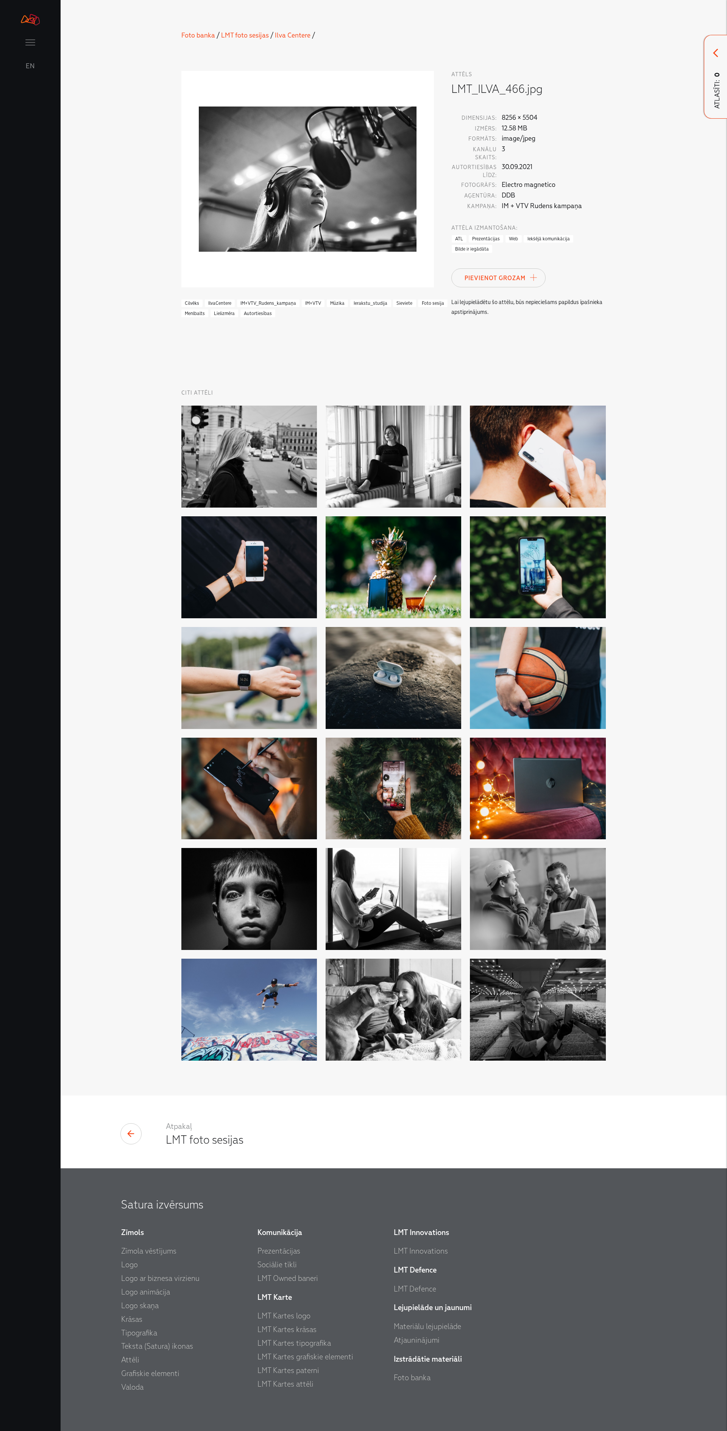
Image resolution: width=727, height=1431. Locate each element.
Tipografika (139, 1333)
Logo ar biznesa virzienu (160, 1278)
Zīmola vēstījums (148, 1251)
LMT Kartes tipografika (294, 1343)
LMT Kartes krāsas (287, 1329)
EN (30, 66)
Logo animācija (145, 1292)
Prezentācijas (278, 1251)
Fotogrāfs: (479, 185)
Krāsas (131, 1319)
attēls (461, 74)
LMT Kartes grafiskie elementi (305, 1357)
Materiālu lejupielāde (427, 1326)
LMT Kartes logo (283, 1316)
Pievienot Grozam (495, 278)
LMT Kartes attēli (285, 1384)
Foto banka (198, 35)
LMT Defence (415, 1289)
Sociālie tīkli (277, 1265)
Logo (129, 1265)
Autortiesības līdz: (474, 171)
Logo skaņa (140, 1305)
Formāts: (482, 139)
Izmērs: (486, 128)
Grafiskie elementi (150, 1373)
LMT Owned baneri (287, 1278)
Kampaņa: (482, 206)
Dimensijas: (479, 118)
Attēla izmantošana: (484, 228)
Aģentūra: (480, 195)
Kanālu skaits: (485, 153)
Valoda (132, 1387)
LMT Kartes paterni (288, 1370)
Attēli (130, 1360)
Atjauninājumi (417, 1340)
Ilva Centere (292, 35)
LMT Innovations (421, 1251)
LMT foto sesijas (245, 35)
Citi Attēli (197, 393)
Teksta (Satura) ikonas (157, 1346)
